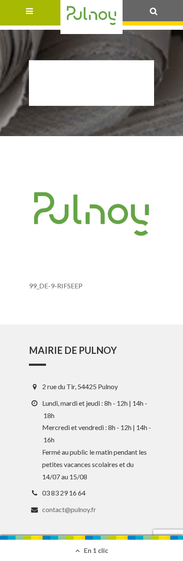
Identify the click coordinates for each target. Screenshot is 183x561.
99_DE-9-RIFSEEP (56, 286)
